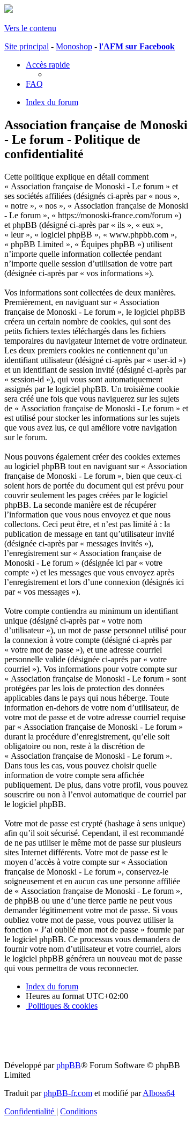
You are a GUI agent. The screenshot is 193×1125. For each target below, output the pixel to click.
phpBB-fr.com (67, 1093)
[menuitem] (34, 83)
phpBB (68, 1065)
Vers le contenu (30, 28)
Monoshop (74, 46)
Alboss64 (159, 1093)
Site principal (26, 46)
